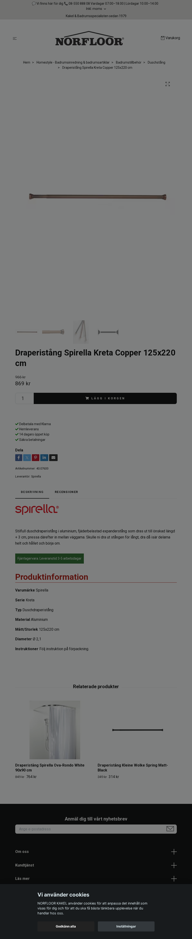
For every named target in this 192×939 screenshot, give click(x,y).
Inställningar (126, 926)
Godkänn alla (66, 926)
